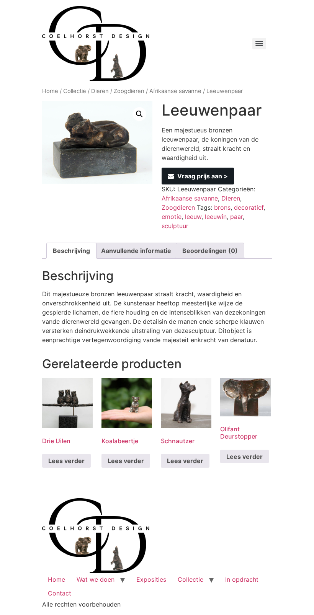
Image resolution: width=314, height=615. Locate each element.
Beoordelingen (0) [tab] (210, 250)
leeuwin (216, 216)
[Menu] (259, 43)
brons (222, 207)
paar (236, 216)
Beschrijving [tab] (71, 250)
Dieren (100, 91)
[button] (139, 114)
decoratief (248, 207)
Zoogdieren (129, 91)
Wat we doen (95, 579)
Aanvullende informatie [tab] (136, 250)
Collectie (74, 91)
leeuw (193, 216)
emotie (172, 216)
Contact (59, 593)
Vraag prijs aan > (202, 176)
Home (50, 91)
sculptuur (175, 226)
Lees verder (66, 461)
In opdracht (241, 579)
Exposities (151, 579)
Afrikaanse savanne (175, 91)
